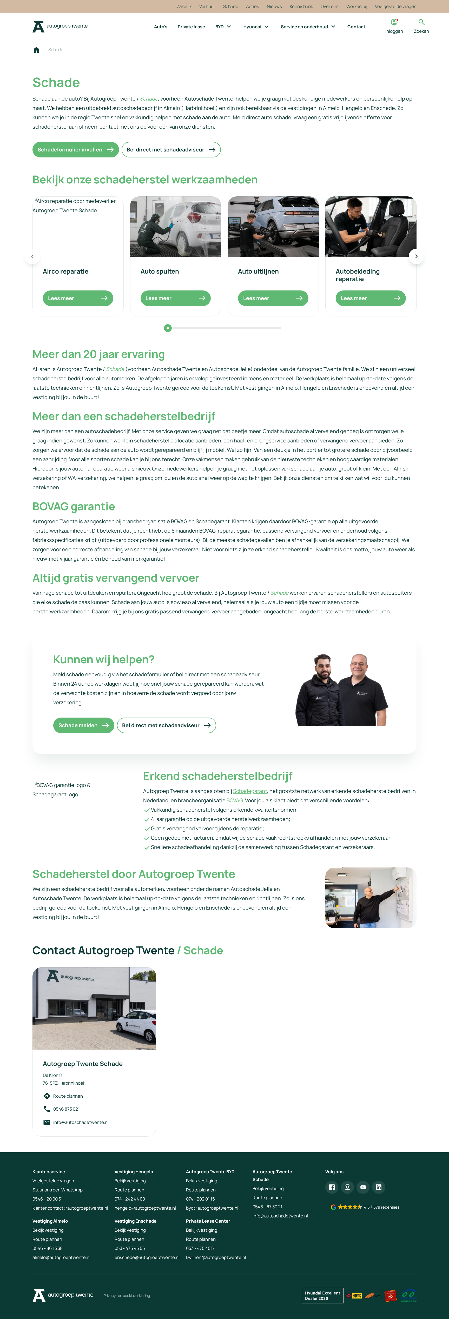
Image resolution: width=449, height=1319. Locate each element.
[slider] (168, 328)
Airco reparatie (65, 271)
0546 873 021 (66, 1109)
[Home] (60, 26)
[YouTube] (362, 1187)
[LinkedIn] (378, 1187)
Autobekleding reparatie (358, 275)
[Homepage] (36, 49)
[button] (365, 1207)
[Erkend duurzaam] (409, 1295)
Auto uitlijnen (258, 271)
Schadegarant (250, 790)
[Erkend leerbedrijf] (390, 1295)
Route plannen (68, 1096)
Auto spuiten (160, 271)
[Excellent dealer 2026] (323, 1295)
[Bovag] (354, 1295)
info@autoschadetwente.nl (81, 1122)
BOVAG (235, 800)
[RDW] (372, 1295)
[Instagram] (347, 1187)
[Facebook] (331, 1187)
